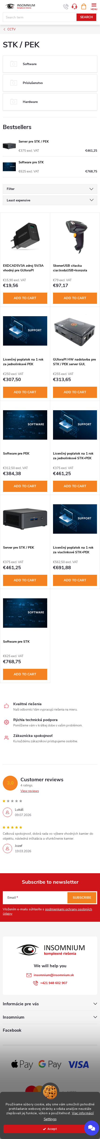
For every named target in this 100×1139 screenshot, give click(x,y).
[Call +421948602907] (66, 7)
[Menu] (94, 6)
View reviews (29, 791)
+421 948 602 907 (53, 983)
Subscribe (82, 897)
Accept (52, 1129)
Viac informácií (83, 1113)
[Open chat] (91, 1128)
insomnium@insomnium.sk (54, 975)
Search (86, 17)
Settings (50, 1119)
